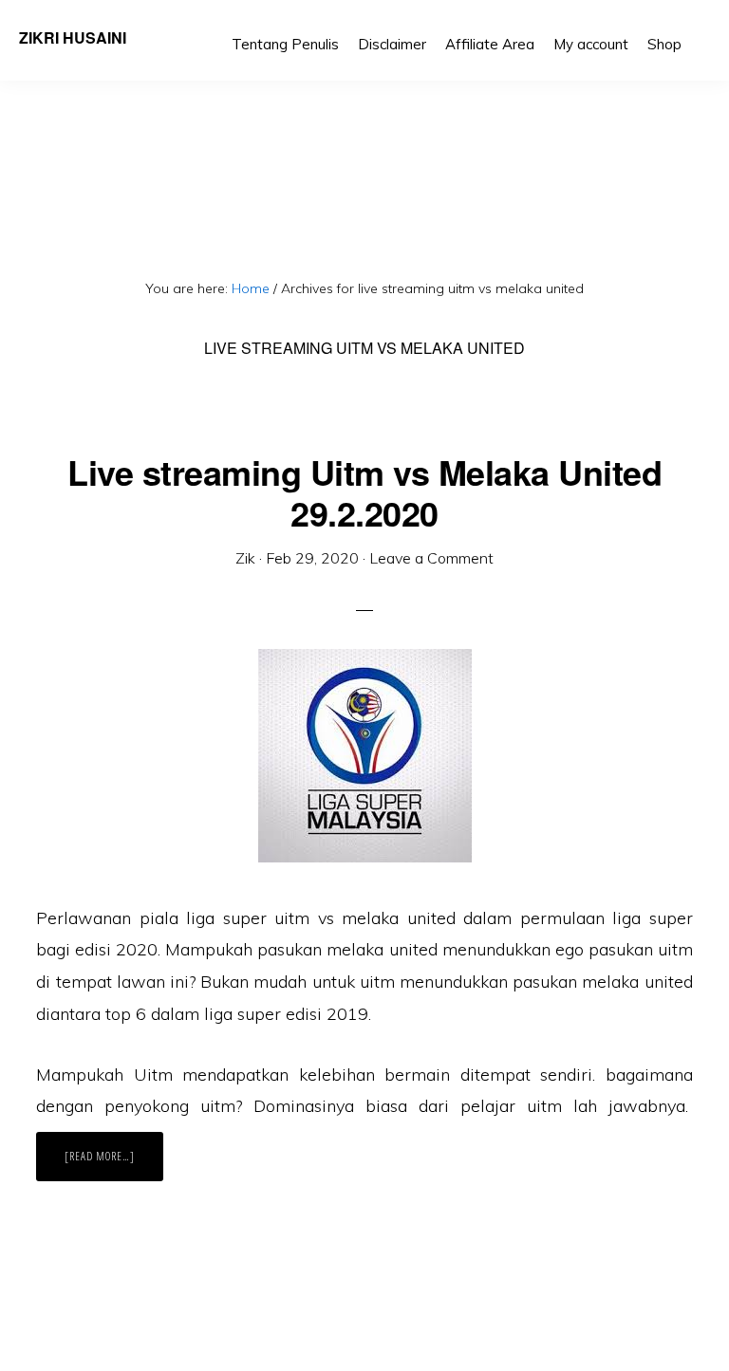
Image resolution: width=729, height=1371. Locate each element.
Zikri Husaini (72, 37)
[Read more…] (114, 1164)
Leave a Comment (431, 557)
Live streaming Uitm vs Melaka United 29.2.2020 (364, 492)
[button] (700, 30)
